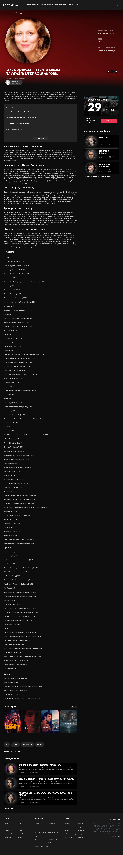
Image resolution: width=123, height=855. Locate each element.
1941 (7, 744)
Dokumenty (8, 830)
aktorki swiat (14, 13)
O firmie (37, 824)
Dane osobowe (39, 843)
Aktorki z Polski (73, 5)
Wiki (6, 13)
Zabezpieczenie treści (41, 832)
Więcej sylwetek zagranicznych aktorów (99, 177)
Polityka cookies (53, 832)
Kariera (50, 836)
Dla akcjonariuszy (39, 827)
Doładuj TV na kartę (70, 834)
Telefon (7, 841)
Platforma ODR (52, 839)
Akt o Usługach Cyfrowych (42, 846)
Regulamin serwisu (40, 836)
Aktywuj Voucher (70, 827)
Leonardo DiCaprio (104, 152)
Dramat (15, 744)
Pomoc (67, 824)
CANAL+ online (9, 834)
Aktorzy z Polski (60, 5)
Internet (20, 837)
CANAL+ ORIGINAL (23, 827)
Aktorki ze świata (47, 5)
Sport (19, 824)
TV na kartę (8, 837)
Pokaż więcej (40, 138)
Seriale (6, 824)
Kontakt (80, 824)
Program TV (68, 830)
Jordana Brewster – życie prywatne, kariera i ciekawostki (46, 779)
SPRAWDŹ (109, 121)
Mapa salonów (82, 837)
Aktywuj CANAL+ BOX (84, 827)
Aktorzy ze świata (32, 5)
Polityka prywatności (54, 843)
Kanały (80, 834)
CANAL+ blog (68, 837)
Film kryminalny (27, 744)
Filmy (6, 827)
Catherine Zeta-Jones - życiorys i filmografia (40, 765)
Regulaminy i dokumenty (51, 828)
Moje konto (81, 830)
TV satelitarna (22, 834)
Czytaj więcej (9, 808)
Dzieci (20, 830)
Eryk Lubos (104, 138)
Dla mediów (51, 824)
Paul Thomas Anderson (105, 165)
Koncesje (37, 839)
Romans (39, 744)
